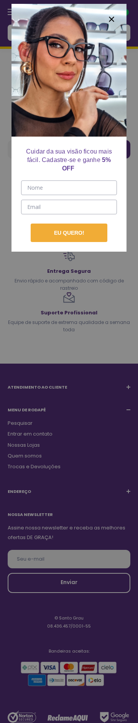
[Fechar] (111, 19)
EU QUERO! (69, 233)
